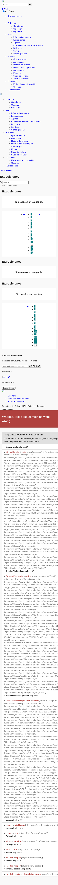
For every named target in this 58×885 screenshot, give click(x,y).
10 (32, 239)
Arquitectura (18, 62)
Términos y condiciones (18, 398)
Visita (10, 34)
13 (32, 247)
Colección (12, 23)
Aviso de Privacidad (16, 401)
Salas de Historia (20, 76)
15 (32, 253)
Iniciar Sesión (16, 16)
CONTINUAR (34, 366)
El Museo (12, 56)
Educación (12, 81)
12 (32, 245)
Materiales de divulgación (24, 84)
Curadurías (18, 26)
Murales (17, 73)
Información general (22, 37)
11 (32, 242)
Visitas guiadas (20, 54)
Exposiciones (19, 40)
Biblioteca (17, 48)
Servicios (17, 51)
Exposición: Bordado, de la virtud (28, 45)
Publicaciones (14, 90)
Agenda (16, 43)
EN (12, 11)
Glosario (17, 87)
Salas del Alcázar (21, 78)
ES (6, 11)
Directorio (12, 396)
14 (32, 250)
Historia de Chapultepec (24, 67)
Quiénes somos (20, 59)
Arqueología (18, 70)
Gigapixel (17, 31)
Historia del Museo (21, 65)
